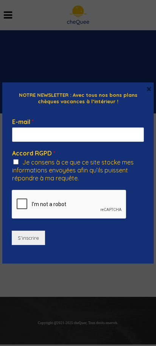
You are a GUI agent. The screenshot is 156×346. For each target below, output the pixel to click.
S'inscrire (28, 238)
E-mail (23, 122)
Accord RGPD (33, 153)
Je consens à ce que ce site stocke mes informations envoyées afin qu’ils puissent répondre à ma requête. (73, 170)
